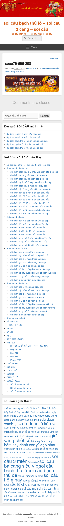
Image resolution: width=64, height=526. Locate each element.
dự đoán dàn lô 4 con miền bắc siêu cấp (29, 213)
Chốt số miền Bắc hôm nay (30, 410)
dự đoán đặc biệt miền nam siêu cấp (27, 293)
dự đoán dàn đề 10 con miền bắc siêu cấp (30, 203)
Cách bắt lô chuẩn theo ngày (43, 412)
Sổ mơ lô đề (12, 321)
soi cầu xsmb (46, 488)
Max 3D (14, 353)
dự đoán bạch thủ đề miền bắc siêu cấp (25, 144)
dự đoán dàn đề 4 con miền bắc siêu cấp (29, 192)
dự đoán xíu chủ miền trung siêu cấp (27, 279)
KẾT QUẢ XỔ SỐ (15, 339)
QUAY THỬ (12, 377)
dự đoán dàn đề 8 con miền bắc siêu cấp (29, 199)
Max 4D (14, 356)
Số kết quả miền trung (20, 387)
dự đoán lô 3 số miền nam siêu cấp (27, 300)
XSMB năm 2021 (26, 496)
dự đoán (17, 424)
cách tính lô (10, 415)
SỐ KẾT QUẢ (13, 380)
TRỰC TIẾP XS (14, 325)
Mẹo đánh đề (41, 452)
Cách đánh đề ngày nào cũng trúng (22, 419)
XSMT (10, 335)
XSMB (10, 328)
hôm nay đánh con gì (42, 441)
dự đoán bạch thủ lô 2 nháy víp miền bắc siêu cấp (34, 171)
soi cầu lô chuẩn (18, 484)
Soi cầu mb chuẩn (15, 216)
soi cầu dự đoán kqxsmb (30, 476)
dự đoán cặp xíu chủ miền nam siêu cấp (29, 290)
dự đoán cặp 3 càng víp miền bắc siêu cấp (30, 189)
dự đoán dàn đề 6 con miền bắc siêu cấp (29, 196)
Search (44, 116)
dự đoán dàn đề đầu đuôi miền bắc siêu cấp (31, 206)
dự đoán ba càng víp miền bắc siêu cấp (29, 175)
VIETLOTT (12, 342)
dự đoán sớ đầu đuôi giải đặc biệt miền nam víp (32, 307)
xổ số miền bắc (42, 496)
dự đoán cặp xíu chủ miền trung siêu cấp (29, 255)
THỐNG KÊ (12, 363)
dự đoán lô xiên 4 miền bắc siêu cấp (27, 234)
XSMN (10, 332)
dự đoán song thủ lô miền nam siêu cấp (29, 311)
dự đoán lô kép (36, 423)
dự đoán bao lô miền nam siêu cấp (26, 286)
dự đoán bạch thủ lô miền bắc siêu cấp (25, 147)
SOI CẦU (11, 366)
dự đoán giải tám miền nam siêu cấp (27, 297)
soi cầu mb (29, 488)
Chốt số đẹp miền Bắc (19, 412)
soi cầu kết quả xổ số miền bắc (39, 480)
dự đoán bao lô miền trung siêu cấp (27, 251)
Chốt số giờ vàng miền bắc (16, 408)
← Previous (53, 58)
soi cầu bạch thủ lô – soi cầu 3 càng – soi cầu (32, 26)
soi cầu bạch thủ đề (29, 472)
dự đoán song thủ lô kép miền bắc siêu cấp (30, 237)
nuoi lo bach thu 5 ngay (31, 457)
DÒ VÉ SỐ (12, 370)
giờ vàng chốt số (30, 437)
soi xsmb (13, 496)
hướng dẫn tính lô (13, 448)
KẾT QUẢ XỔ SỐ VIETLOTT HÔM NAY (29, 346)
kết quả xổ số (28, 449)
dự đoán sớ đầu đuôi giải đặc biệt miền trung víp (33, 272)
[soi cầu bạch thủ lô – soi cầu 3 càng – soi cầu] (32, 16)
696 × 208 (31, 68)
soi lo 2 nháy (45, 492)
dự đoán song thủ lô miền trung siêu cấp (29, 276)
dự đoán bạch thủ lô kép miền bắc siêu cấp (27, 140)
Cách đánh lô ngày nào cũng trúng (37, 415)
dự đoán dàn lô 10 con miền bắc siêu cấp (30, 210)
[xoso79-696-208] (32, 91)
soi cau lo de (46, 457)
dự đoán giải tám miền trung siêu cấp (28, 262)
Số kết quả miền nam (20, 391)
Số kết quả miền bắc (20, 384)
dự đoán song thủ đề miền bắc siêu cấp (29, 244)
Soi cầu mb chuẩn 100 (17, 168)
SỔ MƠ (10, 373)
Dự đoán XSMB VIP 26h (27, 428)
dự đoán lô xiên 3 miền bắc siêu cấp (24, 137)
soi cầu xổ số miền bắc (25, 492)
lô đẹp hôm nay (28, 452)
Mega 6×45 (15, 349)
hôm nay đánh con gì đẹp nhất (29, 444)
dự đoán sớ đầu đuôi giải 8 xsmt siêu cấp (30, 269)
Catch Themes (40, 521)
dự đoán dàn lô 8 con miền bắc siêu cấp (29, 224)
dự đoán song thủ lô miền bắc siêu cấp (28, 241)
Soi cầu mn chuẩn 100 (17, 283)
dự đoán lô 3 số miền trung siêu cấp (27, 265)
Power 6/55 (15, 359)
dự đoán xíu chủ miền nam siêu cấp (27, 314)
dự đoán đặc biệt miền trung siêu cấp (28, 258)
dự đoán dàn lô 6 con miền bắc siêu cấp (29, 220)
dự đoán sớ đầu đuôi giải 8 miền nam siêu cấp (32, 304)
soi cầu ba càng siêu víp (29, 463)
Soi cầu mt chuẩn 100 (17, 248)
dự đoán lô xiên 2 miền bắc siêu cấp (24, 133)
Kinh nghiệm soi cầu (16, 318)
